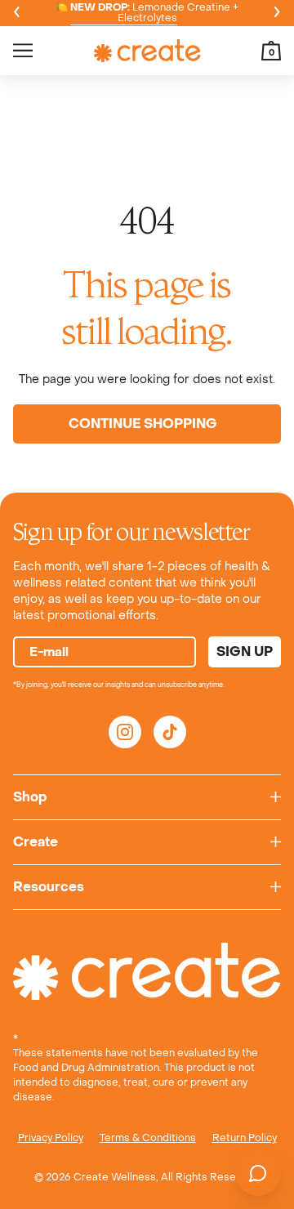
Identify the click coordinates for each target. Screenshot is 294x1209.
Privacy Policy (50, 1137)
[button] (271, 50)
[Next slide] (277, 13)
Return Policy (244, 1137)
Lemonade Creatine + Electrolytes (154, 13)
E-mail (49, 652)
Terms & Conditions (148, 1137)
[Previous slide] (16, 13)
